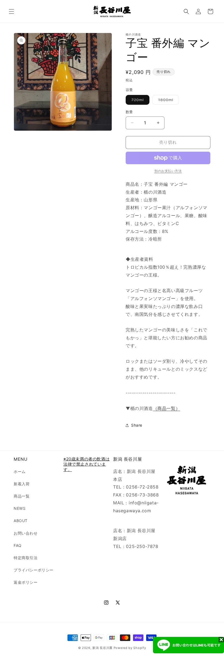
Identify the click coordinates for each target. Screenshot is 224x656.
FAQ (18, 545)
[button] (11, 11)
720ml (139, 101)
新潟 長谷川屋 (102, 648)
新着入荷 (22, 483)
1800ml (167, 101)
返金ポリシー (26, 582)
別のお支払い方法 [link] (168, 171)
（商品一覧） (166, 408)
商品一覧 (22, 496)
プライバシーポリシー (34, 570)
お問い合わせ (26, 533)
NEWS (19, 508)
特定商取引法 (26, 557)
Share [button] (136, 425)
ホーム (20, 471)
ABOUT (21, 520)
